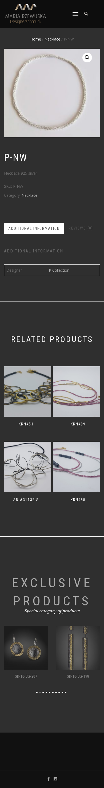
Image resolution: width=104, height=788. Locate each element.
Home (35, 39)
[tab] (34, 228)
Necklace (52, 39)
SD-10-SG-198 (78, 676)
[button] (87, 57)
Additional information (34, 228)
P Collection (59, 270)
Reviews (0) (81, 228)
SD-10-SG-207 (26, 676)
